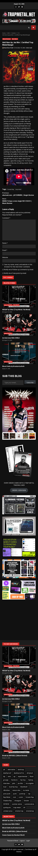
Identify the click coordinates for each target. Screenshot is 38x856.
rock (14, 797)
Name (5, 243)
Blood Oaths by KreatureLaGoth (19, 353)
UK (24, 807)
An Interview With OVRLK (19, 325)
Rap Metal (6, 797)
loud (4, 787)
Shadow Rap (7, 801)
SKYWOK (6, 804)
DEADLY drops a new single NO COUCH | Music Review (17, 201)
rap (29, 794)
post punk (6, 794)
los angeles (30, 783)
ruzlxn (21, 797)
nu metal (26, 790)
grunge (5, 780)
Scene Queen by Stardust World (13, 835)
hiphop (30, 780)
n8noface (6, 790)
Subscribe (30, 383)
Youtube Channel (33, 27)
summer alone (17, 804)
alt (4, 770)
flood (31, 776)
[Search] (29, 27)
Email (4, 250)
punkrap (22, 794)
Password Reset (12, 841)
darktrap (21, 770)
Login (28, 841)
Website (5, 257)
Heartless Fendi (8, 48)
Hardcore (14, 780)
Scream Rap (10, 189)
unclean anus (7, 811)
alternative (11, 770)
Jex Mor (20, 783)
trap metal (18, 189)
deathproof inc (19, 773)
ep (14, 776)
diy (4, 776)
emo (9, 776)
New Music (15, 39)
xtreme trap (19, 811)
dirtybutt (30, 773)
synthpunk (7, 807)
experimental (22, 776)
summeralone (29, 804)
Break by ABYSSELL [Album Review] (19, 742)
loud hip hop (13, 787)
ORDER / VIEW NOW (19, 490)
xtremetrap (30, 811)
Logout (22, 841)
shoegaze (17, 801)
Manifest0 (23, 787)
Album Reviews (7, 39)
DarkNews (28, 849)
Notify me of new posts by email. (15, 273)
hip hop (23, 780)
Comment (6, 218)
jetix (13, 783)
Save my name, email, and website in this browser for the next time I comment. (18, 265)
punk (15, 794)
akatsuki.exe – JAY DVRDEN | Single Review (18, 194)
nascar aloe (16, 790)
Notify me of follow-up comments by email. (18, 270)
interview (6, 783)
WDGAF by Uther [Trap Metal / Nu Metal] (19, 296)
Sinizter (26, 801)
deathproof (7, 773)
